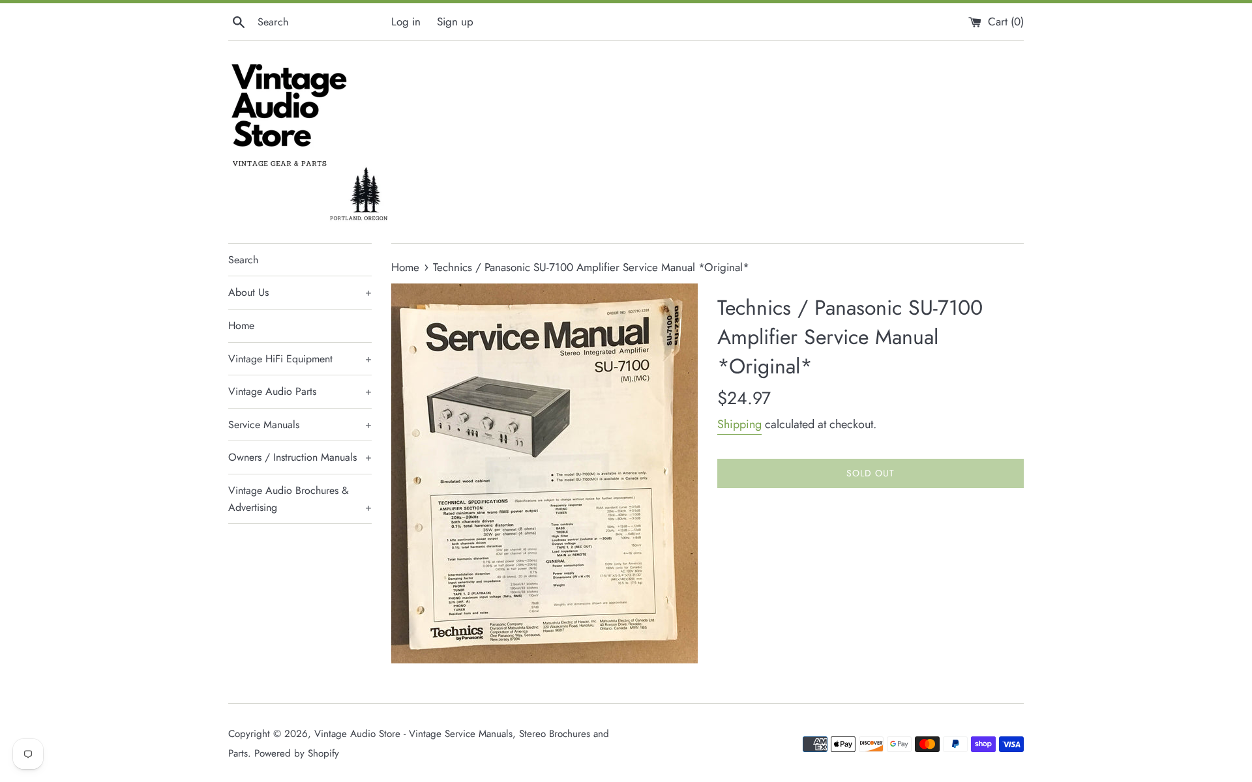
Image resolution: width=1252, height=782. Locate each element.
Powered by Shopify (296, 753)
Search (243, 259)
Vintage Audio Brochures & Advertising (300, 499)
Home (241, 325)
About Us (300, 292)
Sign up (455, 21)
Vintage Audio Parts (300, 391)
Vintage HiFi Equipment (300, 358)
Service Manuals (300, 424)
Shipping (739, 424)
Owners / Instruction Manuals (300, 457)
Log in (406, 21)
